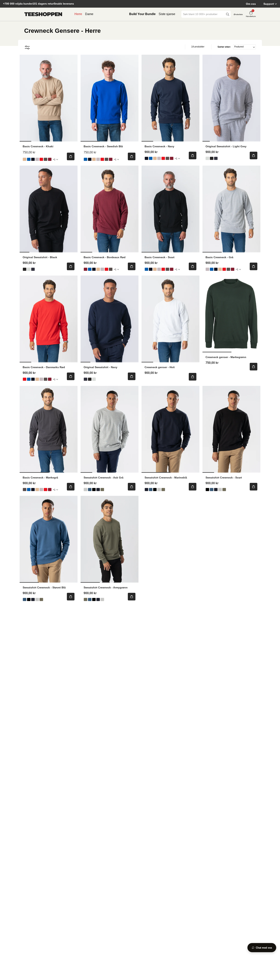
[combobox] (203, 14)
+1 (54, 159)
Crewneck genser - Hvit (160, 367)
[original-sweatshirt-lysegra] (207, 158)
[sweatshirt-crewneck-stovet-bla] (90, 489)
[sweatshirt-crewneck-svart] (94, 489)
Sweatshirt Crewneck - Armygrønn (106, 587)
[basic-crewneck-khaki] (24, 159)
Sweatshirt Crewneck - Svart (224, 477)
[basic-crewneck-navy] (33, 159)
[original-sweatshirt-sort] (212, 158)
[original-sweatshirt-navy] (216, 158)
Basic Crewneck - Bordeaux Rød (105, 257)
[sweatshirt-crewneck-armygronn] (102, 489)
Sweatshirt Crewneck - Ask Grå (103, 477)
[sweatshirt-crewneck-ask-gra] (85, 489)
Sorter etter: (224, 47)
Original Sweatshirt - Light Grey (226, 146)
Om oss (251, 3)
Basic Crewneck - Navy (159, 146)
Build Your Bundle (142, 14)
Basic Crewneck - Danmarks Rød (44, 367)
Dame (89, 14)
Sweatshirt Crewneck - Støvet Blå (44, 587)
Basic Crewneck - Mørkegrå (40, 477)
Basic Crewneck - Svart (159, 257)
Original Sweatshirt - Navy (100, 367)
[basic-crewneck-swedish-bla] (29, 159)
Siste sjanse (167, 14)
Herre (78, 14)
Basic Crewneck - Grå (219, 257)
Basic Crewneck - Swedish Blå (103, 146)
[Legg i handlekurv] (70, 156)
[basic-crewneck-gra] (37, 159)
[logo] (43, 14)
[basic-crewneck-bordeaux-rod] (50, 159)
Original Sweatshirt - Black (40, 257)
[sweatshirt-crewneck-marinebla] (98, 489)
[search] (228, 14)
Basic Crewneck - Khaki (38, 146)
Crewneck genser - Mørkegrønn (226, 357)
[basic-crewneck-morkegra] (45, 159)
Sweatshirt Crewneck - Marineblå (166, 477)
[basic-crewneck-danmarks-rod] (41, 159)
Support (268, 3)
